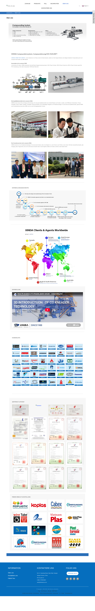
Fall (45, 3)
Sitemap (50, 591)
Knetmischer (56, 593)
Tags (39, 591)
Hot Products (44, 591)
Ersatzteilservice (68, 593)
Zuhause (27, 3)
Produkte (37, 3)
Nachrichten (54, 3)
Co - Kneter (62, 593)
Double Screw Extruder (27, 593)
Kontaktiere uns (46, 8)
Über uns (66, 3)
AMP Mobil (54, 591)
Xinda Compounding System (46, 593)
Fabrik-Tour (11, 578)
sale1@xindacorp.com (42, 582)
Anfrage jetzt (72, 573)
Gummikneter (36, 593)
